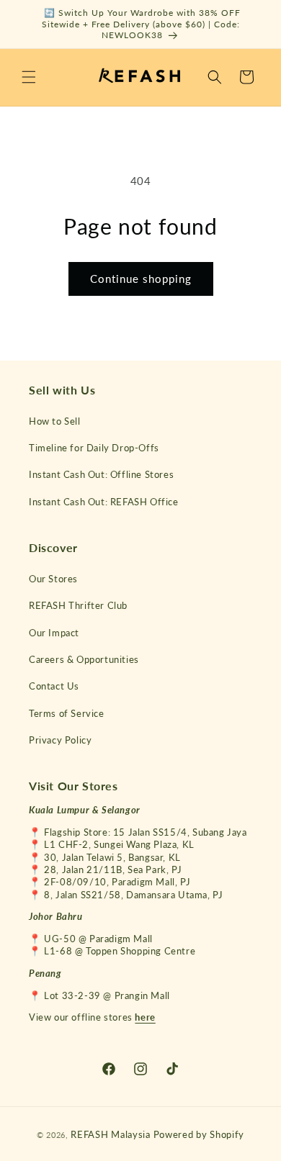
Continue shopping (141, 278)
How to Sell (55, 421)
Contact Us (54, 686)
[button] (29, 77)
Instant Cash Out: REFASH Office (104, 501)
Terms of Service (66, 713)
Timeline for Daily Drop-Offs (94, 447)
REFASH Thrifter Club (78, 605)
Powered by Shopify (199, 1134)
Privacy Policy (60, 740)
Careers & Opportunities (84, 659)
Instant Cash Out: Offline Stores (101, 474)
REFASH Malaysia (111, 1134)
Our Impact (54, 632)
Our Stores (53, 578)
